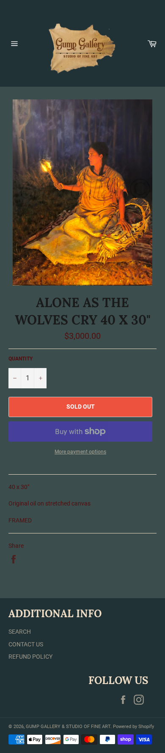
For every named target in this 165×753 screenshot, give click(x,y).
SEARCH (19, 631)
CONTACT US (25, 644)
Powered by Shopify (133, 726)
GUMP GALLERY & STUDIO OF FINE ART (68, 726)
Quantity (20, 359)
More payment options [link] (80, 452)
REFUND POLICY (30, 656)
